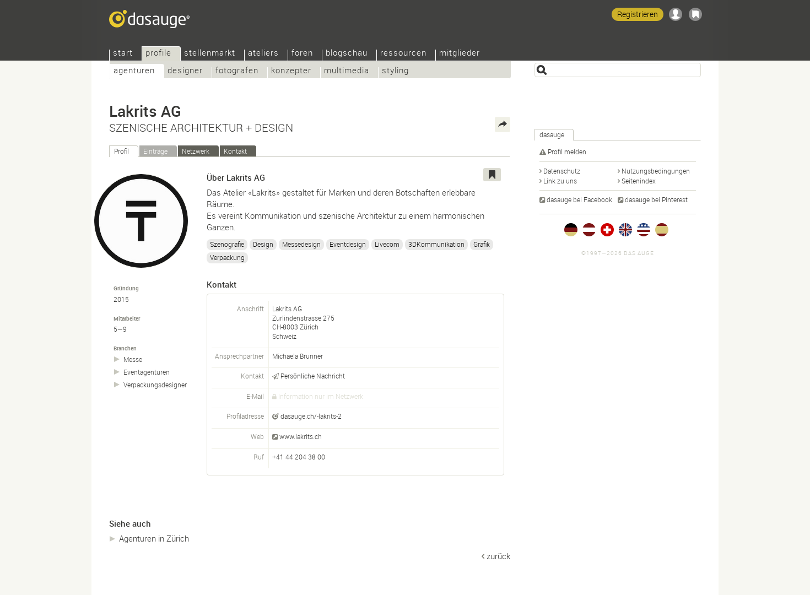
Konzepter (291, 71)
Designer (185, 71)
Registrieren (637, 14)
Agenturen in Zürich (154, 538)
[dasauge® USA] (643, 229)
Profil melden (567, 151)
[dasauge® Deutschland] (570, 229)
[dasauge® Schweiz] (607, 229)
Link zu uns (560, 180)
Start (123, 54)
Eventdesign (348, 244)
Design (263, 244)
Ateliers (263, 54)
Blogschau (347, 54)
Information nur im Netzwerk (320, 396)
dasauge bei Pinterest (656, 199)
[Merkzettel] (695, 14)
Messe (132, 359)
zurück (498, 555)
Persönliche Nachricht (312, 375)
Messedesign (301, 244)
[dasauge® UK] (625, 229)
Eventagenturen (146, 372)
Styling (395, 71)
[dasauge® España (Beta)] (661, 229)
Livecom (387, 244)
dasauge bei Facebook (579, 199)
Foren (302, 54)
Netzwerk (195, 151)
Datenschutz (561, 170)
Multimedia (346, 71)
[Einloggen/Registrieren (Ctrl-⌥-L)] (675, 14)
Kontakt (235, 151)
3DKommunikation (436, 244)
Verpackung (227, 257)
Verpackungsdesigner (155, 385)
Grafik (481, 244)
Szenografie (227, 244)
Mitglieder (459, 54)
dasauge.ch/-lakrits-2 (311, 416)
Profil (121, 151)
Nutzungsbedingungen (656, 170)
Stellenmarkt (209, 54)
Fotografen (236, 71)
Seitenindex (639, 180)
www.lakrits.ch (300, 436)
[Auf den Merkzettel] (492, 174)
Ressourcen (403, 54)
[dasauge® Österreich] (589, 229)
